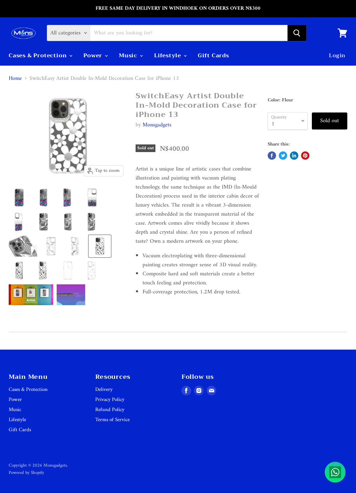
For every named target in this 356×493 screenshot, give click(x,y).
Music (129, 55)
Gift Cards (213, 55)
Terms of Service (112, 420)
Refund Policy (109, 410)
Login (337, 55)
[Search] (297, 33)
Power (93, 55)
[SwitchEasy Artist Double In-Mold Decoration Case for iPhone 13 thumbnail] (19, 197)
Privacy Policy (109, 399)
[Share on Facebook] (272, 155)
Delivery (104, 389)
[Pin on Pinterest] (305, 155)
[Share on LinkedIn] (294, 155)
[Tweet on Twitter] (283, 155)
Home (15, 78)
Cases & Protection (38, 55)
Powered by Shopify (26, 473)
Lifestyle (168, 55)
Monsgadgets (157, 125)
